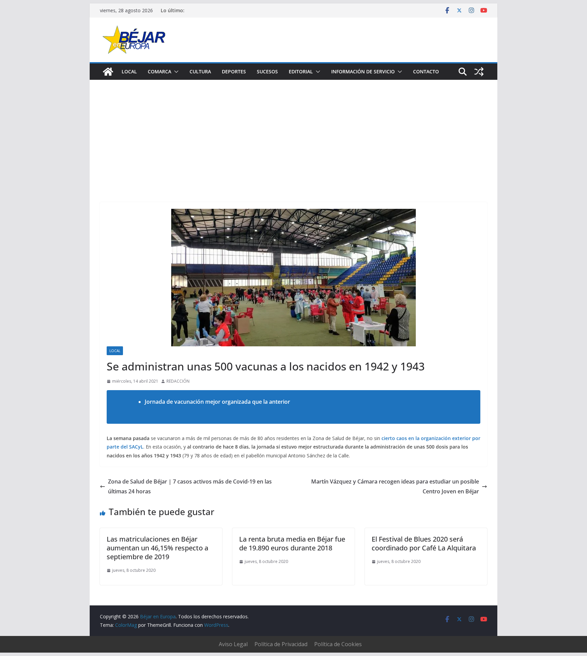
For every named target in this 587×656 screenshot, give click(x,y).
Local (129, 71)
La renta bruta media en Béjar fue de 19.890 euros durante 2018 (292, 543)
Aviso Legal (233, 644)
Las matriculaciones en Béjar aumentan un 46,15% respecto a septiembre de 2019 (157, 547)
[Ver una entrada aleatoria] (479, 71)
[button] (175, 71)
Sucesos (267, 71)
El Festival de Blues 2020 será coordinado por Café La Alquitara (424, 543)
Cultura (200, 71)
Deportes (234, 71)
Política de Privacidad (280, 644)
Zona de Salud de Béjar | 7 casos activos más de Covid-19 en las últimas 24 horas (190, 486)
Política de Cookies (338, 644)
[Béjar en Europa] (108, 71)
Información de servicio (363, 71)
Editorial (301, 71)
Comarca (159, 71)
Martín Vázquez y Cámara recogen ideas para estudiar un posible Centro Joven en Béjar (395, 486)
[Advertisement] (293, 130)
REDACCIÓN (178, 381)
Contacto (426, 71)
